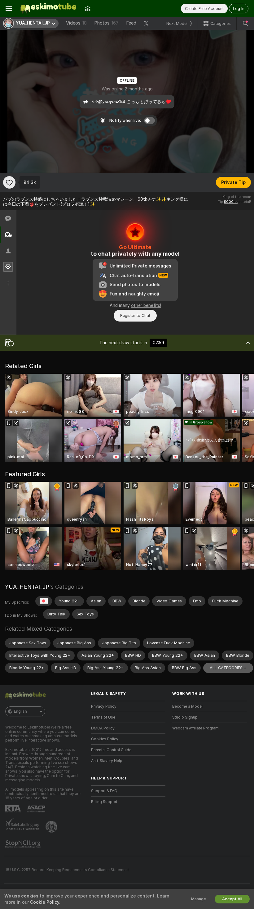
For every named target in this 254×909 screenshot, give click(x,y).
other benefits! (146, 305)
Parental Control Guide (111, 750)
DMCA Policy (103, 728)
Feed (131, 23)
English (20, 711)
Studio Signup (185, 717)
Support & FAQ (104, 791)
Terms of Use (103, 717)
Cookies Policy (104, 739)
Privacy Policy (103, 706)
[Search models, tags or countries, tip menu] (245, 23)
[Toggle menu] (8, 8)
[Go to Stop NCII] (23, 844)
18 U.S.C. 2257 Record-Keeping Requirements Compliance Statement (67, 870)
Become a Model (187, 706)
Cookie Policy (44, 902)
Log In (238, 8)
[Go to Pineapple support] (52, 827)
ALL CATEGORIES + (228, 667)
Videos (76, 23)
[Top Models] (87, 8)
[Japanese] (43, 601)
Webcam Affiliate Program (195, 728)
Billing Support (104, 802)
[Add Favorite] (9, 182)
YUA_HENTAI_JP (27, 586)
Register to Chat (135, 315)
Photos (106, 23)
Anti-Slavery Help (106, 761)
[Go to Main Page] (48, 8)
